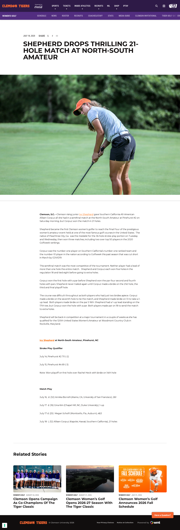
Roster (65, 16)
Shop (116, 6)
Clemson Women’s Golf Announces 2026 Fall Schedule (138, 502)
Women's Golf (19, 495)
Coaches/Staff (95, 16)
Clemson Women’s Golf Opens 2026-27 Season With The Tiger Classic (89, 502)
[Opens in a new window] (173, 6)
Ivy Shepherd (86, 214)
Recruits (98, 6)
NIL (108, 6)
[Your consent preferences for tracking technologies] (4, 525)
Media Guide (124, 16)
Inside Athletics (82, 6)
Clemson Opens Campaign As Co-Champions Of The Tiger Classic (35, 502)
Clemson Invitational (146, 15)
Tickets (66, 6)
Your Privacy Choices (105, 523)
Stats (110, 16)
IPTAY (125, 6)
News (54, 16)
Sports (55, 6)
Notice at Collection (125, 523)
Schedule (164, 6)
